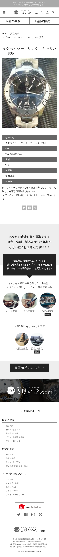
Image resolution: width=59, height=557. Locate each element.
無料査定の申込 (12, 433)
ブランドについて (13, 441)
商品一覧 (9, 454)
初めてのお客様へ (13, 430)
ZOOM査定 (48, 312)
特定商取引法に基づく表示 (17, 466)
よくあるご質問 (12, 483)
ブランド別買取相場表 (15, 437)
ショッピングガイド (14, 462)
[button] (4, 12)
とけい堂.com (26, 551)
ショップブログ (12, 491)
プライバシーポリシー (15, 495)
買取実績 (14, 33)
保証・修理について (14, 458)
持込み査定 (37, 350)
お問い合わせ (11, 487)
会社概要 (9, 479)
